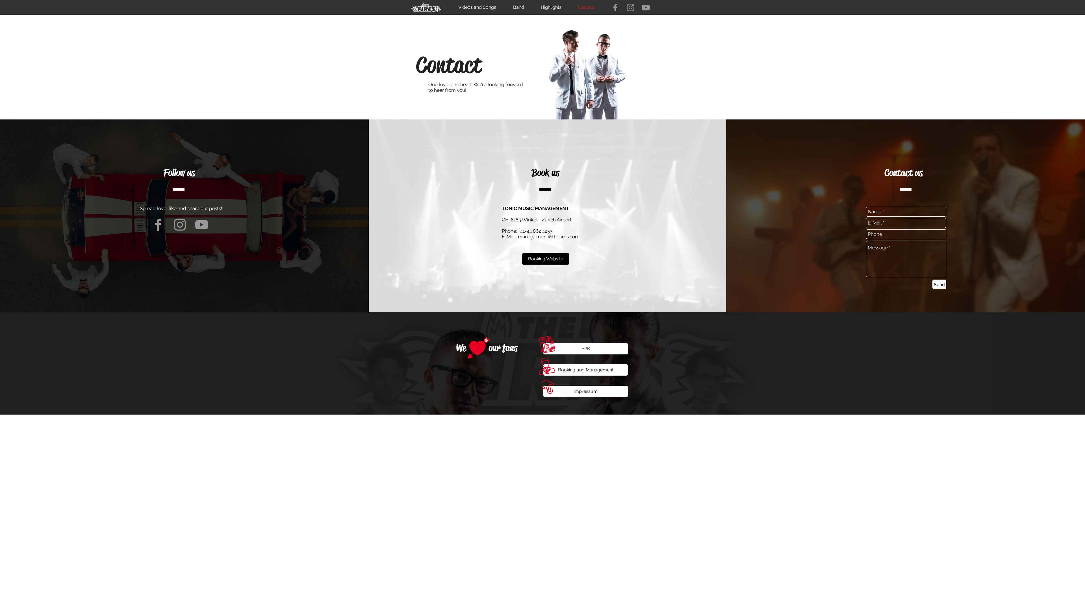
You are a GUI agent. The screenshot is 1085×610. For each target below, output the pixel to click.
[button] (585, 348)
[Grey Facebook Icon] (615, 7)
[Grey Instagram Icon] (630, 7)
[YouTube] (646, 7)
